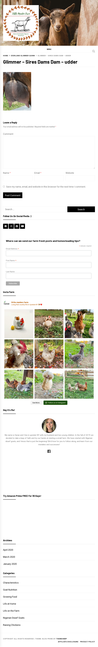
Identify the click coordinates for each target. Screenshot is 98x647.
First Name (11, 260)
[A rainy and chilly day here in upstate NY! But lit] (49, 323)
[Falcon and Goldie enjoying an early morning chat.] (79, 384)
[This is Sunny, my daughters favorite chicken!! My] (49, 384)
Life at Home (9, 603)
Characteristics (11, 582)
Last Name (10, 272)
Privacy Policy (87, 642)
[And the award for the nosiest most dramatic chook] (18, 353)
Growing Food (10, 596)
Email (37, 173)
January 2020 (10, 564)
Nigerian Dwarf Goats (13, 617)
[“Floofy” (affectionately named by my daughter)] (79, 353)
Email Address (12, 249)
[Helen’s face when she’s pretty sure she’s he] (79, 323)
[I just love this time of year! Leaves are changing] (49, 353)
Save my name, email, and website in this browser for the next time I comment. (46, 186)
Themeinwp (61, 639)
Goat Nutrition (10, 589)
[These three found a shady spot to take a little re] (18, 384)
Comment (8, 134)
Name (7, 173)
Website (70, 173)
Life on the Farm (11, 610)
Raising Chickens (12, 625)
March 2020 (9, 557)
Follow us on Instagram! (57, 403)
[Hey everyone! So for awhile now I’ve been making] (18, 323)
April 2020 (8, 550)
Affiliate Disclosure (68, 642)
